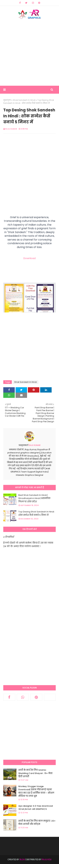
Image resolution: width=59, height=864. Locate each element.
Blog (22, 859)
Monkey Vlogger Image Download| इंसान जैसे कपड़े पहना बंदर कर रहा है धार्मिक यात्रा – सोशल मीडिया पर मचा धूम (36, 791)
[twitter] (26, 3)
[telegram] (50, 697)
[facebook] (20, 3)
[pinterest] (39, 3)
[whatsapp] (23, 697)
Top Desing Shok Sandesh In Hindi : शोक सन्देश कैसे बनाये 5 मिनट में (36, 513)
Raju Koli (46, 859)
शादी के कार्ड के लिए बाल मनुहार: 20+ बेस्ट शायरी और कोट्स (37, 822)
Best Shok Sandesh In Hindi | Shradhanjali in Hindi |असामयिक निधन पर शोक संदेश (34, 498)
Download (29, 258)
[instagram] (33, 3)
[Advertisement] (29, 52)
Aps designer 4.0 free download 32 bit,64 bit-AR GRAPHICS (35, 807)
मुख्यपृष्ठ (7, 100)
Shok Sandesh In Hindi (24, 100)
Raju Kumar (11, 128)
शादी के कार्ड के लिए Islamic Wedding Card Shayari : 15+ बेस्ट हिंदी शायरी (35, 773)
